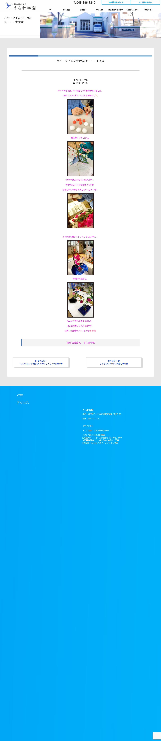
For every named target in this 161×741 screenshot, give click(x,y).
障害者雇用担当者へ (115, 10)
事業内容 (99, 10)
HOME (50, 10)
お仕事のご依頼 (132, 10)
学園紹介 (83, 10)
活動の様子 (148, 10)
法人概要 (66, 10)
